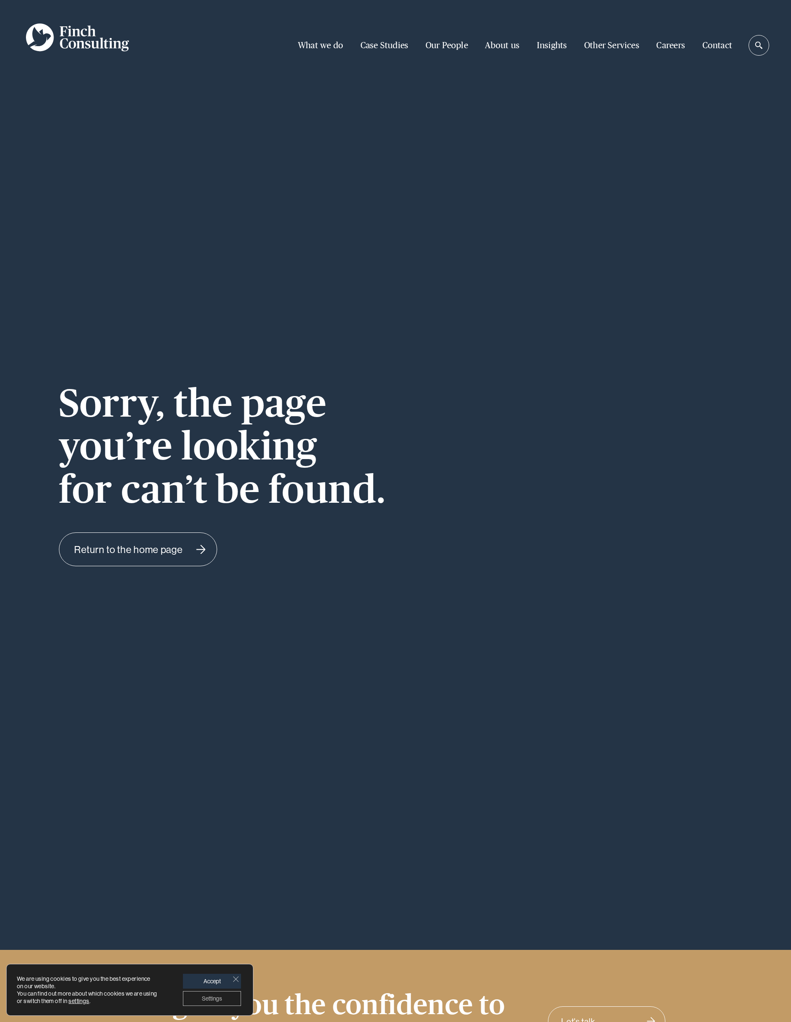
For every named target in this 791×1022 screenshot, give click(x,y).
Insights (552, 45)
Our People (447, 45)
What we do (320, 45)
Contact (717, 45)
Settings (212, 998)
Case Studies (384, 45)
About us (502, 45)
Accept (212, 981)
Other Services (611, 45)
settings (78, 1001)
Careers (670, 45)
